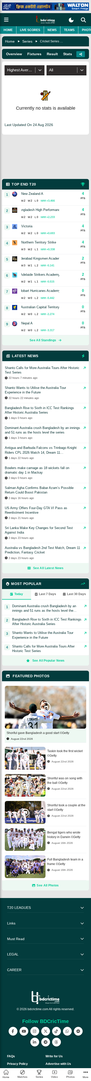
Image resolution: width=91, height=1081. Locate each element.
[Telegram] (45, 1042)
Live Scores (30, 30)
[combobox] (7, 70)
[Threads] (56, 1042)
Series (27, 41)
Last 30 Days (76, 594)
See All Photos (48, 885)
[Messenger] (78, 1031)
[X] (45, 1031)
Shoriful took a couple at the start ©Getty (66, 808)
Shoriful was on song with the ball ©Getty (64, 781)
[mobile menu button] (6, 19)
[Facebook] (13, 1031)
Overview (14, 54)
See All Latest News (48, 568)
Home (8, 30)
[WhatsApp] (67, 1031)
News (52, 30)
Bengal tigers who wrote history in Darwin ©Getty (63, 835)
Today (18, 594)
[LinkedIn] (34, 1042)
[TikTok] (56, 1031)
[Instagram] (34, 1031)
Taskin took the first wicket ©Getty (65, 753)
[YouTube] (23, 1031)
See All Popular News (48, 660)
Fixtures (34, 54)
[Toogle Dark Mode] (71, 20)
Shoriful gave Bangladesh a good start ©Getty (38, 733)
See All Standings (43, 340)
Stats (67, 54)
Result (52, 54)
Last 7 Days (47, 594)
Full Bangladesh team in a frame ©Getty (65, 862)
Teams (69, 30)
